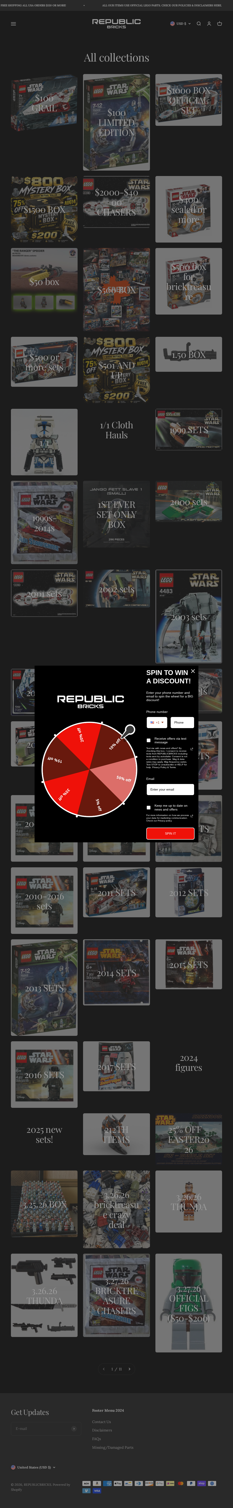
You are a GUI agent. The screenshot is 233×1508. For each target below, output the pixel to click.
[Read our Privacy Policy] (192, 749)
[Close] (192, 671)
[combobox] (157, 723)
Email (150, 779)
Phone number (157, 712)
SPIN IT (170, 833)
